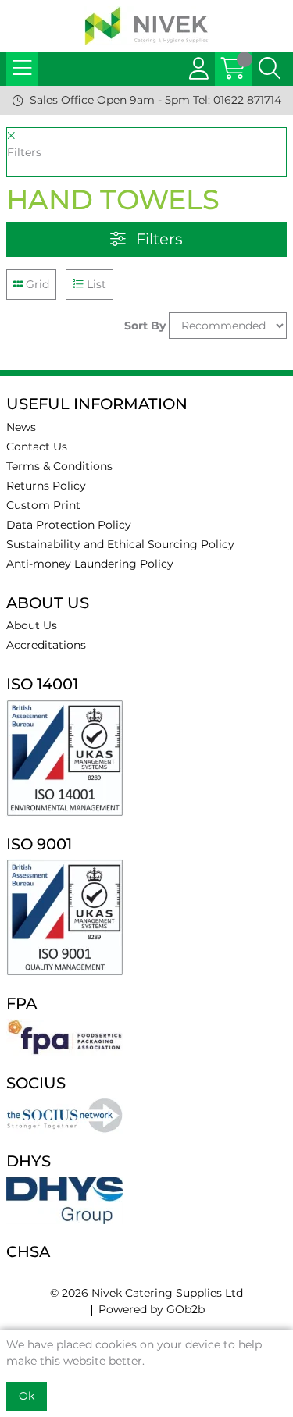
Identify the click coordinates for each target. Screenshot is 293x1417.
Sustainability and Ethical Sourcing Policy (120, 544)
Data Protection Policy (68, 525)
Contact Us (36, 447)
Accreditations (46, 645)
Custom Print (43, 505)
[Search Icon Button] (269, 69)
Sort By (145, 326)
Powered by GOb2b (151, 1309)
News (21, 427)
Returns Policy (46, 486)
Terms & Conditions (59, 466)
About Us (31, 625)
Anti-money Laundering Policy (89, 564)
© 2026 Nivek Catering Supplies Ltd (146, 1293)
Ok (26, 1396)
